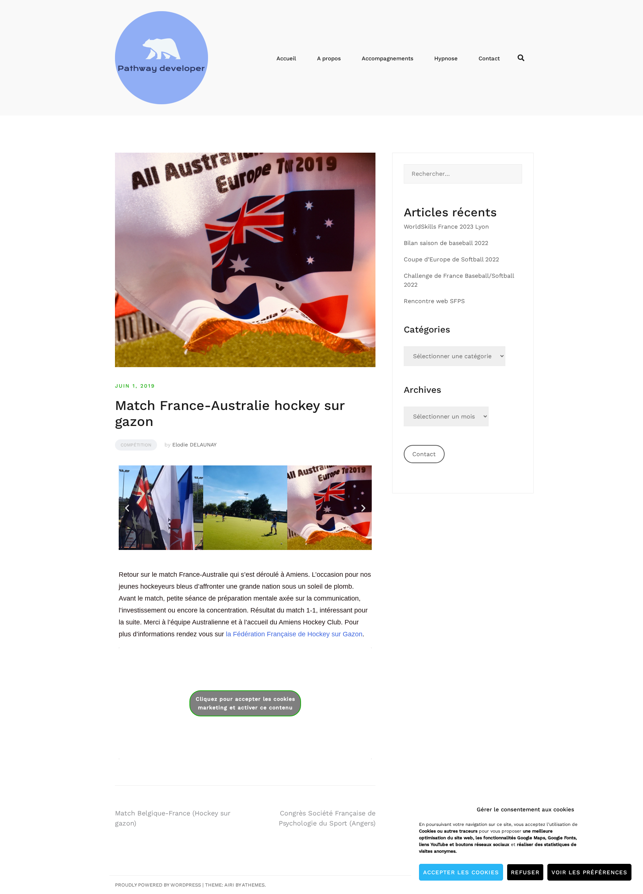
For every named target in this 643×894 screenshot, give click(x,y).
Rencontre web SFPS (434, 301)
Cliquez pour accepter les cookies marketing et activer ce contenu (245, 703)
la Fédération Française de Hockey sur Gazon (294, 634)
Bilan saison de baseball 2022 (446, 242)
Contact (489, 58)
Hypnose (446, 58)
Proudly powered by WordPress (158, 885)
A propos (329, 58)
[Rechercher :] (463, 174)
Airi (229, 885)
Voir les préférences (589, 872)
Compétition (136, 445)
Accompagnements (387, 58)
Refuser (525, 872)
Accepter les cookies (461, 872)
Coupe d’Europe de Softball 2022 (451, 259)
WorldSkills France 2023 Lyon (446, 226)
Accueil (286, 58)
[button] (127, 507)
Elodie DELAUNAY (194, 445)
